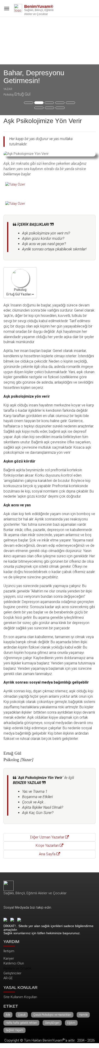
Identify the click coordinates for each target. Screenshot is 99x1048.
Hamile (83, 1014)
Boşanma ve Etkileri (37, 797)
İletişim (8, 951)
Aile (8, 1014)
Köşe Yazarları (48, 845)
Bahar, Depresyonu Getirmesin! (33, 77)
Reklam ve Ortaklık (17, 968)
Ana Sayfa (47, 854)
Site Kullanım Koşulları (20, 997)
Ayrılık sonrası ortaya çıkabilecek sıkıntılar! (54, 249)
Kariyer (8, 958)
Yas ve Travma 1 (34, 791)
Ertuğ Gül (22, 94)
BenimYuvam (54, 1040)
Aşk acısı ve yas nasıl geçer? (44, 244)
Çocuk (22, 1014)
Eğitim (71, 1022)
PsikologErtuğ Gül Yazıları (19, 292)
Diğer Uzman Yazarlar (47, 837)
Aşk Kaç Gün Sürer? (37, 813)
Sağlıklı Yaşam (14, 1030)
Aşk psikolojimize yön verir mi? (46, 233)
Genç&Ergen (52, 1022)
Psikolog (8, 94)
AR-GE (8, 978)
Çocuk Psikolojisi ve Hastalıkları (52, 1014)
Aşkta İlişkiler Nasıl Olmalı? (42, 807)
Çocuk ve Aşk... (34, 802)
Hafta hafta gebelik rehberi (21, 1022)
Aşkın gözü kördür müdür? (43, 238)
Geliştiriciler (12, 973)
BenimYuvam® (38, 6)
